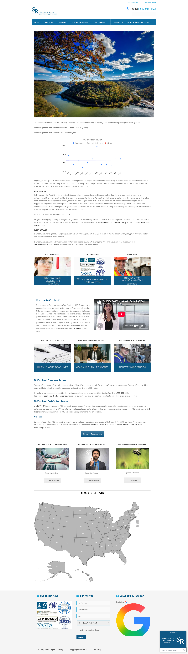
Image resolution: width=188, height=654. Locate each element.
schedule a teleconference (138, 22)
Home (36, 22)
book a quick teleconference (55, 396)
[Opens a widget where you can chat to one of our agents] (173, 641)
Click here (77, 328)
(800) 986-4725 (122, 393)
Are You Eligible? (133, 2)
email (91, 393)
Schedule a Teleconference (92, 434)
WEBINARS (116, 22)
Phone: (143, 8)
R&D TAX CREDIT (100, 22)
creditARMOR (39, 406)
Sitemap (98, 650)
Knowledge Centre (80, 22)
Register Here (54, 480)
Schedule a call (150, 2)
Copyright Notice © (78, 650)
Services (62, 22)
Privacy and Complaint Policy (50, 650)
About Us (49, 22)
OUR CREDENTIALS (49, 596)
